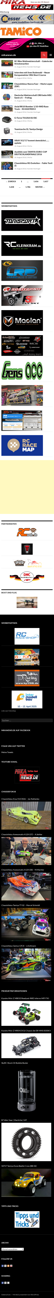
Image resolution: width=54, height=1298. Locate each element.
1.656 (36, 181)
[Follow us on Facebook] (2, 1266)
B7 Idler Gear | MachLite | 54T (14, 1120)
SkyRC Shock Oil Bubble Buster (14, 1063)
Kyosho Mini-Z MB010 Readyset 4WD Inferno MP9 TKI (25, 998)
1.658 (11, 187)
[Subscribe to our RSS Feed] (8, 1266)
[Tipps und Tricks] (27, 1219)
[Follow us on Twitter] (5, 1266)
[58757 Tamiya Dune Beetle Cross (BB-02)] (26, 1183)
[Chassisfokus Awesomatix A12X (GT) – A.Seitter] (26, 851)
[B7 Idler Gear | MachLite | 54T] (26, 1142)
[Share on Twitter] (5, 1283)
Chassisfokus (8, 791)
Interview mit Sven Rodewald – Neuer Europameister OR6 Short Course (32, 73)
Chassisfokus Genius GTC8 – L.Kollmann (18, 946)
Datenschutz (6, 1295)
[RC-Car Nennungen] (22, 420)
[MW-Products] (22, 320)
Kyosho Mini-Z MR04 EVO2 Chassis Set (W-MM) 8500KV (26, 1030)
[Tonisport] (22, 220)
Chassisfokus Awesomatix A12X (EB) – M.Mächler (22, 870)
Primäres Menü (50, 55)
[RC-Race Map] (22, 445)
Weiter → (40, 187)
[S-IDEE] (27, 44)
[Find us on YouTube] (11, 1266)
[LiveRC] (27, 549)
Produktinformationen (14, 991)
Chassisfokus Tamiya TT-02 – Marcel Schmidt (20, 905)
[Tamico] (21, 31)
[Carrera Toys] (22, 395)
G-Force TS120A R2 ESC (25, 118)
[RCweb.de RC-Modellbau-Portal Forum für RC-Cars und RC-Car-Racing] (27, 533)
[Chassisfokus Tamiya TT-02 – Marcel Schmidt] (26, 924)
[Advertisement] (27, 487)
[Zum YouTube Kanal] (27, 775)
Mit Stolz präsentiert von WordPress (26, 1295)
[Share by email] (8, 1283)
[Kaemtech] (22, 345)
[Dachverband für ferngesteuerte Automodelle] (27, 577)
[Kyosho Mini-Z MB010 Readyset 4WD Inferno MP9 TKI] (26, 1013)
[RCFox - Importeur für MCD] (27, 657)
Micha (29, 78)
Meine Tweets (7, 752)
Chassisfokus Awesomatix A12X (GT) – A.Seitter (21, 834)
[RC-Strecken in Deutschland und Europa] (35, 563)
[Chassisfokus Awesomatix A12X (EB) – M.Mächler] (26, 886)
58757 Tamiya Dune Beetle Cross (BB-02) (19, 1166)
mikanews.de (8, 54)
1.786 (27, 187)
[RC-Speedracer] (20, 563)
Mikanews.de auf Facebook (15, 730)
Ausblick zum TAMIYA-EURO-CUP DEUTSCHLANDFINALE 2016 (30, 153)
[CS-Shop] (22, 270)
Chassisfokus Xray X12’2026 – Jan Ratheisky (20, 799)
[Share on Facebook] (2, 1283)
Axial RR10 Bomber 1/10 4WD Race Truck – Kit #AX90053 (31, 107)
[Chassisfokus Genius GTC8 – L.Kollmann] (26, 965)
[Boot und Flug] (27, 602)
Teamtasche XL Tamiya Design (28, 129)
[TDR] (27, 678)
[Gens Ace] (22, 370)
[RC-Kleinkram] (22, 245)
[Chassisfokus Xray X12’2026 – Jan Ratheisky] (26, 816)
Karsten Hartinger (33, 67)
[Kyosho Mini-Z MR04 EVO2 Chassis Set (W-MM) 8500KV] (26, 1045)
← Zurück (11, 181)
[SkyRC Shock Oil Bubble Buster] (26, 1090)
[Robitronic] (22, 295)
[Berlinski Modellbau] (27, 18)
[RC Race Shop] (27, 636)
